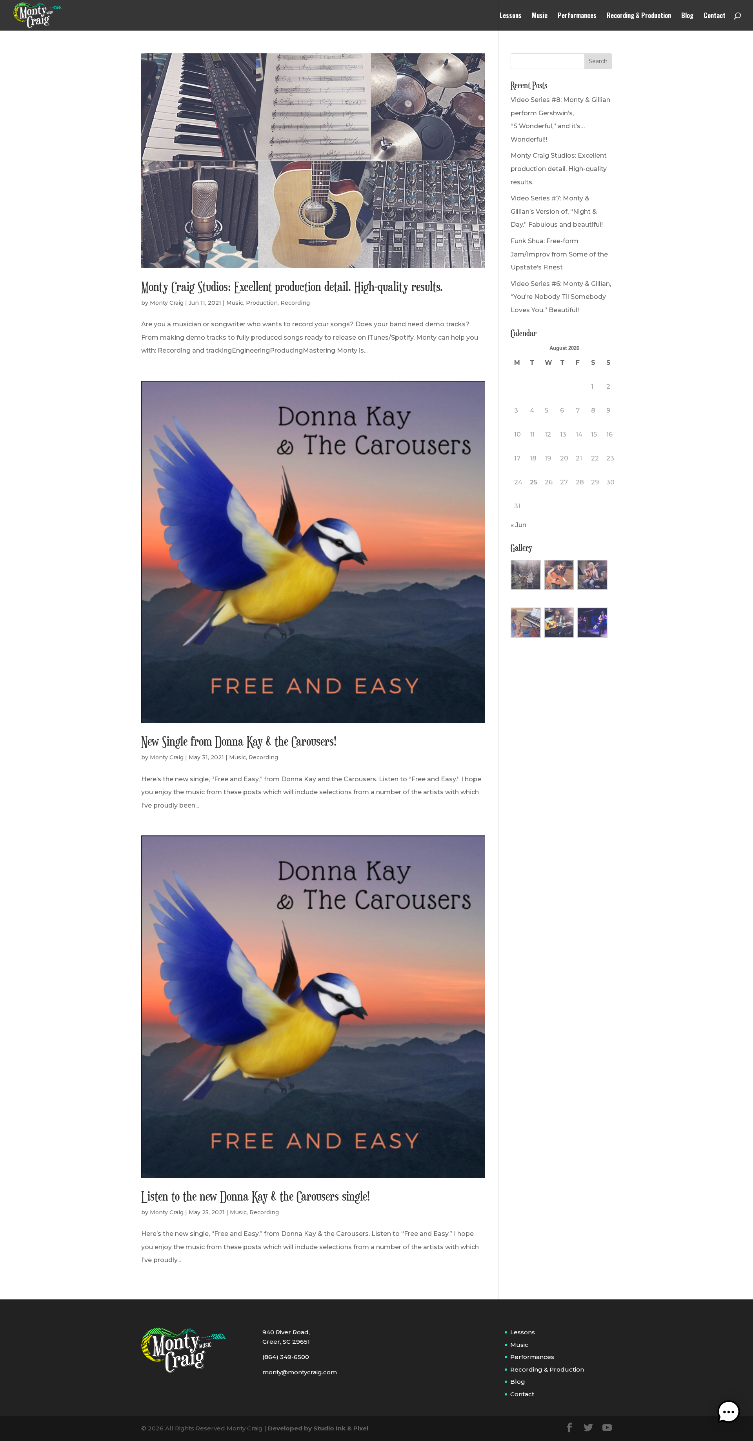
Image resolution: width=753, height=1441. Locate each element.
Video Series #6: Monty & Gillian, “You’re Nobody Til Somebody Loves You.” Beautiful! (561, 297)
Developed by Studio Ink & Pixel (318, 1428)
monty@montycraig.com (299, 1372)
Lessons (511, 16)
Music (539, 16)
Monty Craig (167, 302)
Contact (715, 16)
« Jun (518, 525)
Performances (577, 16)
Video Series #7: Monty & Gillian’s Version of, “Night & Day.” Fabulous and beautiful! (557, 211)
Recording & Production (639, 16)
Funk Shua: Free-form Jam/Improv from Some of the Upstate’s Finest (559, 254)
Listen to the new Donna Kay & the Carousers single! (255, 1195)
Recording (295, 302)
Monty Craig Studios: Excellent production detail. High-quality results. (292, 286)
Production (262, 302)
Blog (687, 16)
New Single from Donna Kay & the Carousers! (238, 740)
